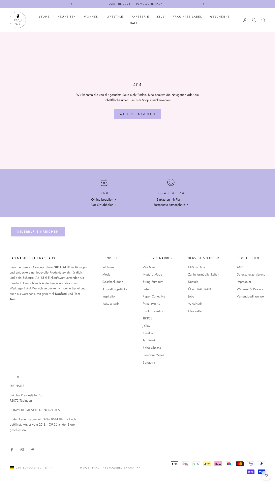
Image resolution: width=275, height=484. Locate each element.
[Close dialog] (201, 202)
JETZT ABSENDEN (134, 277)
